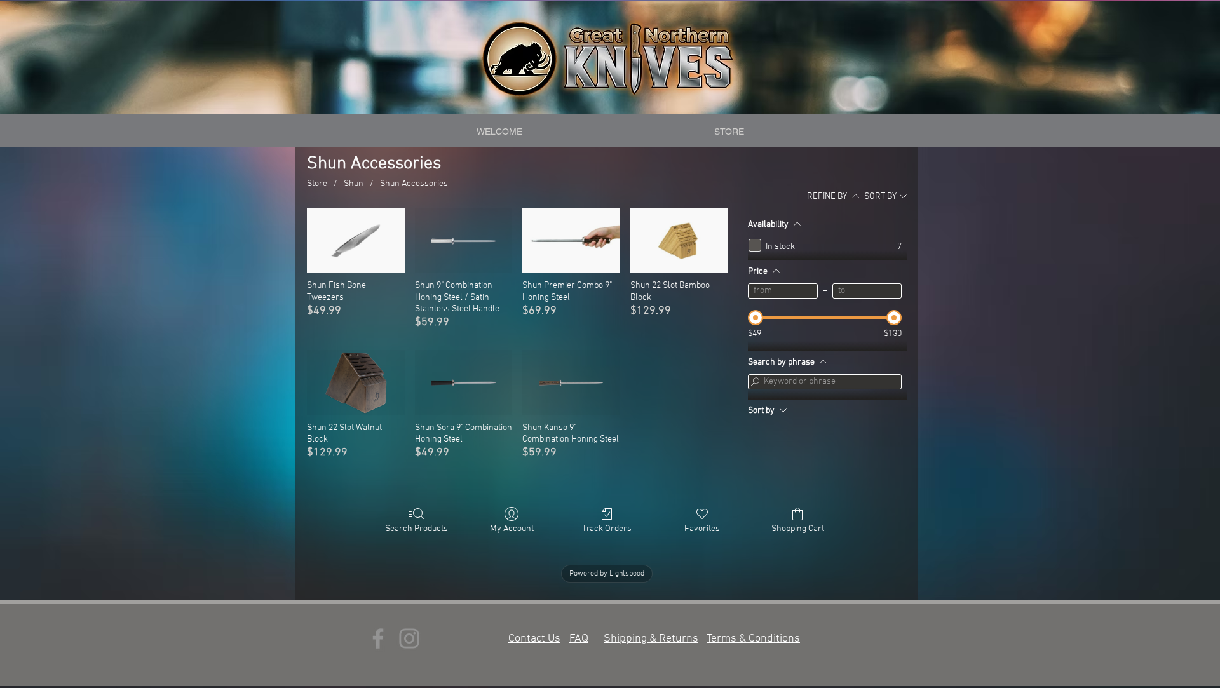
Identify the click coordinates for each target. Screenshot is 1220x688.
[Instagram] (409, 638)
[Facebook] (378, 638)
